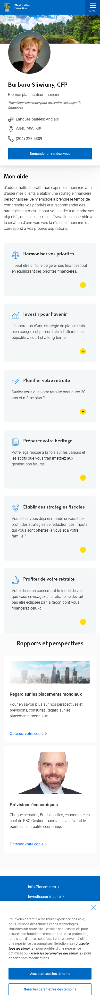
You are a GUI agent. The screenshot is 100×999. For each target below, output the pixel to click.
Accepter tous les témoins (50, 974)
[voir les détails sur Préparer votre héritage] (83, 478)
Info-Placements (42, 887)
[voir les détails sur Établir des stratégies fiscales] (83, 550)
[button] (93, 8)
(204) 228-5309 (29, 138)
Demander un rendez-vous (50, 154)
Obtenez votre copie (26, 733)
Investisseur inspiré (44, 896)
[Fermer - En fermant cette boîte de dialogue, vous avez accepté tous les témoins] (93, 907)
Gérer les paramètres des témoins (50, 989)
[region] (50, 950)
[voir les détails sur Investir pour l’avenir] (83, 351)
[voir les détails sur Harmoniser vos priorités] (83, 285)
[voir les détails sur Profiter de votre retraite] (83, 622)
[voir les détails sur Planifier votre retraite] (83, 412)
